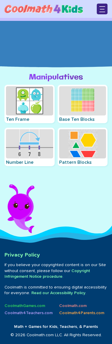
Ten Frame (17, 119)
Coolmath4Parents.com (81, 313)
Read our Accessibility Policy (58, 293)
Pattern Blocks (75, 162)
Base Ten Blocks (77, 119)
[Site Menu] (102, 9)
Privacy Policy (22, 255)
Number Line (19, 162)
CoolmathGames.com (24, 306)
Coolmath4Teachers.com (28, 313)
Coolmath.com (73, 306)
